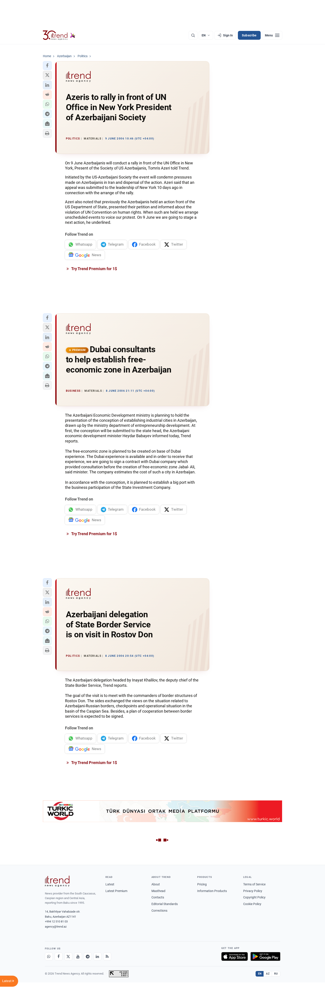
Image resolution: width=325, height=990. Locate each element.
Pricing (202, 884)
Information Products (212, 891)
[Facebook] (59, 956)
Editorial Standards (164, 904)
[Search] (193, 35)
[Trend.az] (59, 35)
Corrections (159, 910)
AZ (268, 973)
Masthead (158, 891)
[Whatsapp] (49, 956)
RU (276, 973)
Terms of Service (254, 884)
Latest (109, 884)
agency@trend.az (56, 926)
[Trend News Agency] (57, 881)
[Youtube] (78, 956)
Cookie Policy (252, 904)
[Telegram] (88, 956)
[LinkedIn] (97, 956)
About (155, 884)
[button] (47, 65)
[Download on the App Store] (234, 956)
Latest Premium (116, 891)
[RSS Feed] (107, 956)
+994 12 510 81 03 (56, 921)
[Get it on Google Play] (265, 956)
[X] (68, 956)
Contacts (157, 897)
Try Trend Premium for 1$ (94, 268)
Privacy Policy (252, 891)
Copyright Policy (254, 897)
